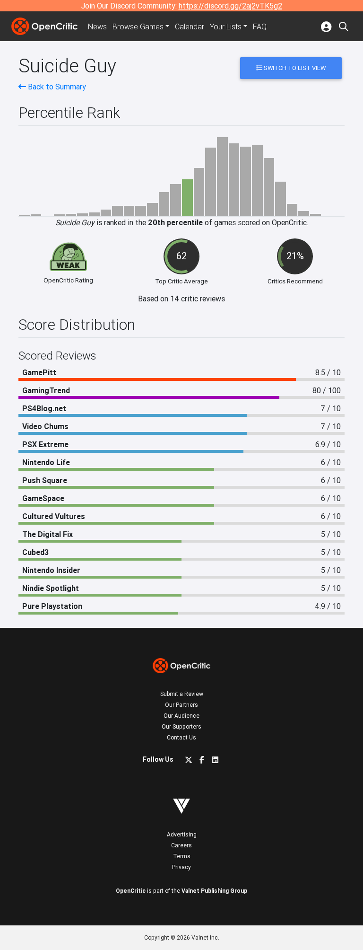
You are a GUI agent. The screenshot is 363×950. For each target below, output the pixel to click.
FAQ (260, 26)
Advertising (182, 834)
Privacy (181, 867)
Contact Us (181, 737)
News (97, 26)
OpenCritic (131, 890)
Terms (181, 856)
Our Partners (181, 704)
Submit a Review (181, 693)
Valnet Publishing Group (214, 890)
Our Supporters (181, 726)
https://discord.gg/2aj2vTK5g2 (230, 5)
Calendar (189, 26)
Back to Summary (56, 86)
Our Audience (181, 715)
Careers (181, 845)
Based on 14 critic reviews (181, 298)
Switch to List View (294, 68)
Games (138, 26)
